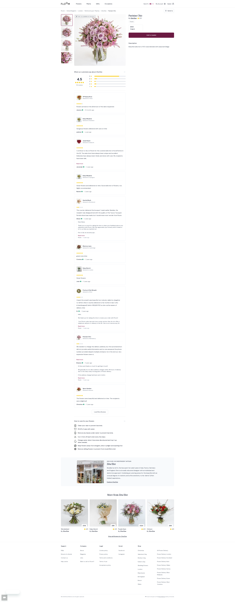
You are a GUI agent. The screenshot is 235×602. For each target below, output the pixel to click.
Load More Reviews (100, 412)
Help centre (64, 561)
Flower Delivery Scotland (164, 558)
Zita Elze (103, 11)
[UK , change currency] (150, 4)
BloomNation (162, 596)
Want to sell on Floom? (87, 561)
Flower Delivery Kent (163, 561)
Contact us (64, 558)
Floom (63, 11)
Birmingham (141, 576)
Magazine (83, 554)
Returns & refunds (66, 554)
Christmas (141, 550)
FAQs (62, 550)
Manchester (141, 573)
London (140, 569)
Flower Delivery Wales (163, 565)
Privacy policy (103, 554)
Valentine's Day (142, 554)
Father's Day (141, 562)
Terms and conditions (106, 558)
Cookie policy (103, 550)
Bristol (140, 580)
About (82, 550)
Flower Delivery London (164, 554)
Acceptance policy (105, 565)
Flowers (132, 21)
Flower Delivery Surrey (163, 569)
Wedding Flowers (143, 565)
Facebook (122, 550)
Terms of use (103, 561)
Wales (139, 584)
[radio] (136, 28)
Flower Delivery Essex (163, 578)
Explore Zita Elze (112, 482)
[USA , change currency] (153, 4)
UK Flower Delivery (162, 550)
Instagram (122, 554)
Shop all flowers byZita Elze (117, 536)
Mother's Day (142, 558)
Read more (79, 163)
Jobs (81, 558)
